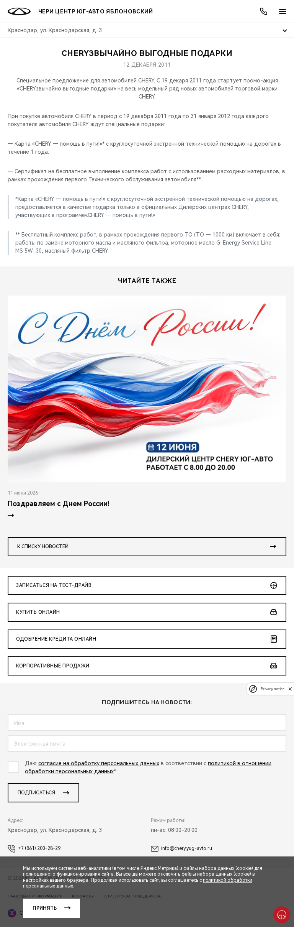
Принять (45, 908)
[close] (290, 689)
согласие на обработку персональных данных (98, 763)
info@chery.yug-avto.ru (186, 848)
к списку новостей (43, 546)
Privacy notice (272, 689)
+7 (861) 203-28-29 (39, 848)
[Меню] (282, 11)
